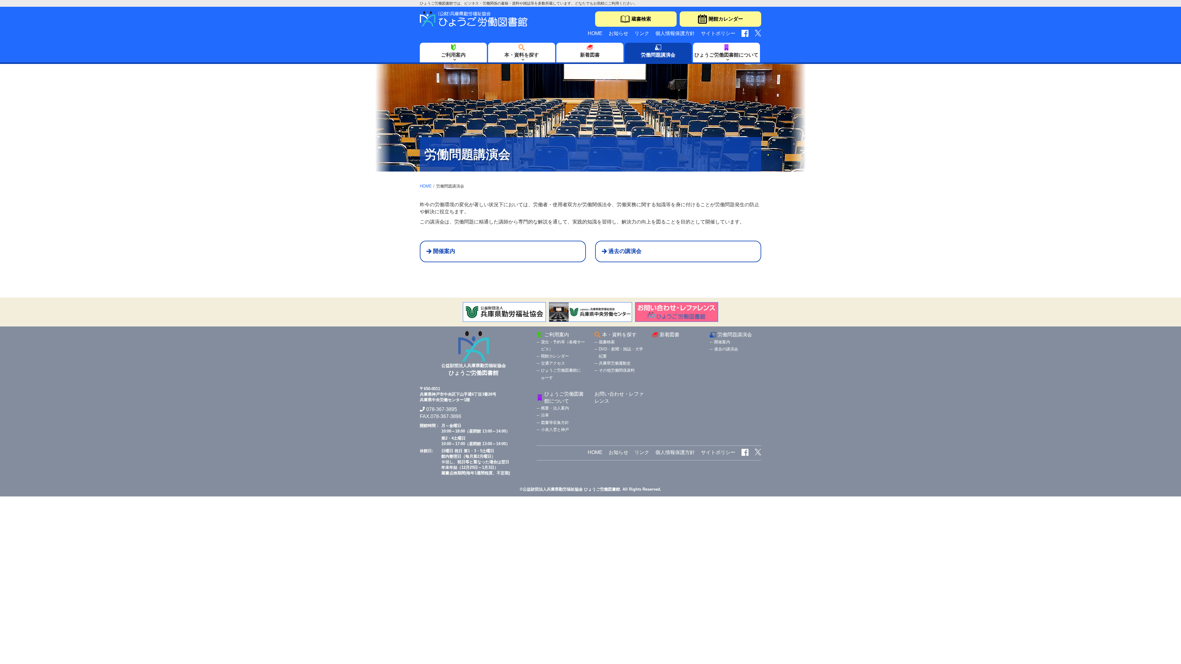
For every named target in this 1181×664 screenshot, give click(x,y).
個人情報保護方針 (675, 33)
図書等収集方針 (555, 422)
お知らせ (618, 33)
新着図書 (590, 54)
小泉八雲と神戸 (555, 429)
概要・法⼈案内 (555, 408)
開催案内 (444, 251)
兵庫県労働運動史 (615, 363)
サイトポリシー (718, 33)
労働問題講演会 (658, 54)
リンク (641, 33)
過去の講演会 (625, 251)
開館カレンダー (726, 19)
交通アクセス (553, 363)
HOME (595, 33)
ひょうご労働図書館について (726, 54)
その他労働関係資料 (617, 370)
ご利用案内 (453, 54)
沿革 (545, 415)
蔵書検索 (641, 19)
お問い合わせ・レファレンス (619, 397)
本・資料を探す (521, 54)
